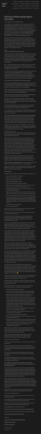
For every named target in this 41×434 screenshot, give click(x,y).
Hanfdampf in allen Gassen (4, 5)
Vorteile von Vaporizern (9, 424)
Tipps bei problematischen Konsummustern (14, 51)
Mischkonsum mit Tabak (9, 422)
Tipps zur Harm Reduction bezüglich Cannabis (14, 419)
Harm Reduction (8, 171)
